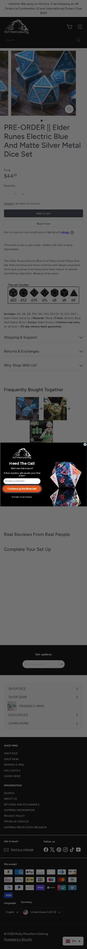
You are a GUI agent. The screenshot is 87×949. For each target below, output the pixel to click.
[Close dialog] (85, 444)
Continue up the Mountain (21, 489)
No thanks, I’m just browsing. (22, 497)
